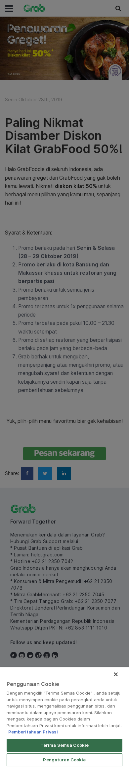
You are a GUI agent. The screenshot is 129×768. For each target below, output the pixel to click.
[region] (64, 717)
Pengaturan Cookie (64, 759)
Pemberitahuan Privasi (33, 731)
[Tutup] (116, 674)
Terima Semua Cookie (64, 745)
